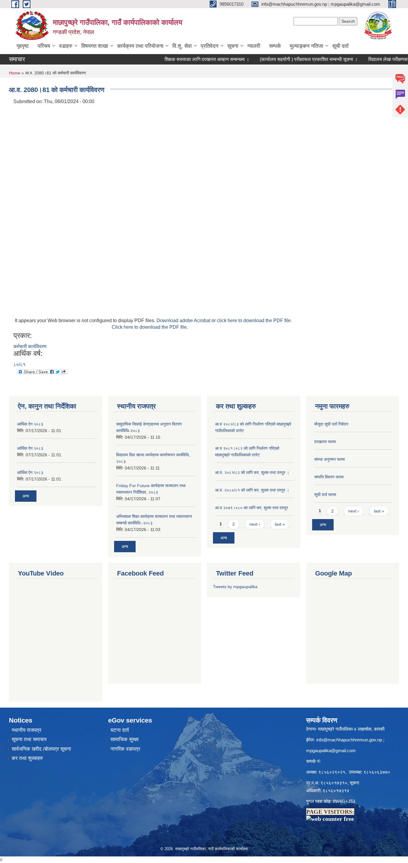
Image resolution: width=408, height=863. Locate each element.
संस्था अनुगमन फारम (329, 459)
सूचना (232, 46)
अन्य (25, 496)
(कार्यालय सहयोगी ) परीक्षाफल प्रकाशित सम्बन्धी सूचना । (295, 59)
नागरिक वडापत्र (125, 749)
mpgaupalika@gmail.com (331, 750)
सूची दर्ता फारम (325, 494)
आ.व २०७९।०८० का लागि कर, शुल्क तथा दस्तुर (251, 507)
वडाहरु (65, 46)
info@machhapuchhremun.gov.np (349, 739)
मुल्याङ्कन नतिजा (306, 46)
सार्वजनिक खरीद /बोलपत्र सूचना (41, 749)
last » (280, 524)
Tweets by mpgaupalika (235, 586)
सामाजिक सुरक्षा (125, 739)
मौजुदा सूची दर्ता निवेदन (331, 424)
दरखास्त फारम (325, 441)
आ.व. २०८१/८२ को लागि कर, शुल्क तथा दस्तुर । (252, 472)
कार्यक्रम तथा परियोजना (140, 46)
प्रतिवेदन (209, 46)
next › (254, 524)
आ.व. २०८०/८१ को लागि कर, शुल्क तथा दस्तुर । (252, 490)
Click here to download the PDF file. (150, 327)
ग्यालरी (253, 46)
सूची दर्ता (340, 46)
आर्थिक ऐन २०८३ (30, 424)
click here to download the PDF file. (254, 320)
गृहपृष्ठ (22, 46)
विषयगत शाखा (94, 46)
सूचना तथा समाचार (29, 739)
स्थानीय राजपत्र (26, 730)
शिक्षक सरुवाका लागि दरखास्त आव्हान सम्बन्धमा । (193, 59)
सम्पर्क (275, 46)
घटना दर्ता (120, 730)
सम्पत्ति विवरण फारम (328, 477)
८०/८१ (19, 364)
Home (14, 73)
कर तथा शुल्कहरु (27, 758)
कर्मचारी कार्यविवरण (30, 346)
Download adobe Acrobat (184, 320)
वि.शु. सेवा (182, 46)
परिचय (44, 46)
